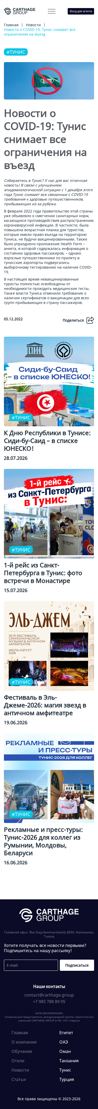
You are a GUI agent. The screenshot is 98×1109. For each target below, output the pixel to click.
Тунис (65, 1070)
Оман (65, 1051)
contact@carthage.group (49, 995)
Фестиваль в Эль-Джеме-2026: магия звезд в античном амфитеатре (45, 705)
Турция (66, 1079)
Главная (19, 1032)
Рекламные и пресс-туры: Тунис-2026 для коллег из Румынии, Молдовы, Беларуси (43, 841)
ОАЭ (63, 1042)
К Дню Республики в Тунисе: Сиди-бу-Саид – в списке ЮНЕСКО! (47, 440)
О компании (23, 22)
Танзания (69, 1061)
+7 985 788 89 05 (49, 1001)
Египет (66, 1032)
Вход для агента (81, 11)
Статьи (18, 1079)
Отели (17, 1061)
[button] (51, 11)
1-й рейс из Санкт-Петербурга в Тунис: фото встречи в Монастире (43, 573)
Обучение (21, 1051)
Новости (20, 1070)
